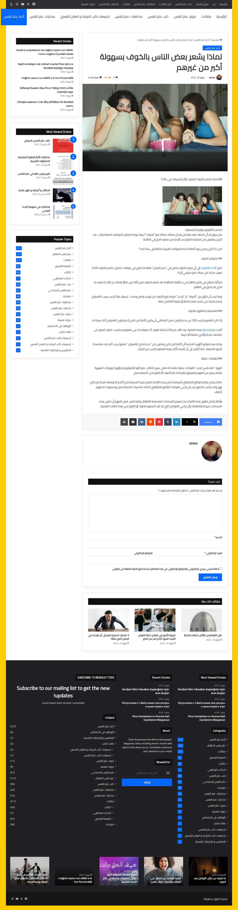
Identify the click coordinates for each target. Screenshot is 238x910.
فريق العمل (202, 4)
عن (214, 4)
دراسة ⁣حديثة (208, 329)
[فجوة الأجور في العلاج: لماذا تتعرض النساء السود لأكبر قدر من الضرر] (155, 620)
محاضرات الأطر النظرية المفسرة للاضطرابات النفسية (34, 159)
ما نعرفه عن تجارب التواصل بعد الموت (210, 880)
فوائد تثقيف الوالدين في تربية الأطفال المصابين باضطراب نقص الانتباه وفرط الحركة (30, 878)
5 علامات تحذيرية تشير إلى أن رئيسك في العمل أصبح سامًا (108, 637)
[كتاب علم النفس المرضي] (63, 146)
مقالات (126, 4)
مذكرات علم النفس (109, 4)
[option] (208, 871)
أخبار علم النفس (14, 16)
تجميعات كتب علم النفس (57, 338)
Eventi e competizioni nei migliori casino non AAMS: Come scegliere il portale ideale (44, 52)
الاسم (218, 537)
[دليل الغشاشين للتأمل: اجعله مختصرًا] (201, 620)
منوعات (67, 296)
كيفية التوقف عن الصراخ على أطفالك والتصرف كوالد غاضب (166, 880)
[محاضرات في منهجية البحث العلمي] (63, 212)
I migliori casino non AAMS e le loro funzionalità (47, 77)
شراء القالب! (165, 4)
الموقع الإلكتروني (143, 553)
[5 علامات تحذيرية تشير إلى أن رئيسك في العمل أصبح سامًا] (108, 620)
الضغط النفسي (63, 266)
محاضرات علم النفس (144, 4)
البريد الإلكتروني (213, 553)
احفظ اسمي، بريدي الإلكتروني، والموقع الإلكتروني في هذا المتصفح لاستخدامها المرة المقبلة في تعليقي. (165, 569)
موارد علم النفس (185, 16)
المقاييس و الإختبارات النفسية (56, 350)
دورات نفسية (88, 4)
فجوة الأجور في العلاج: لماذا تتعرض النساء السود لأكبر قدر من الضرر (157, 637)
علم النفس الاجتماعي (59, 290)
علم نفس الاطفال (61, 254)
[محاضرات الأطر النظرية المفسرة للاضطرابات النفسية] (63, 162)
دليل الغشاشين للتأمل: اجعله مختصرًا (203, 635)
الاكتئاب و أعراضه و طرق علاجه (34, 190)
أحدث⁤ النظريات (208, 268)
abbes (212, 77)
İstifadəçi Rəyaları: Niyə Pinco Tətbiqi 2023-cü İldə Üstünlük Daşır (46, 90)
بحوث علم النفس (62, 314)
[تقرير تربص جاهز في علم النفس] (63, 179)
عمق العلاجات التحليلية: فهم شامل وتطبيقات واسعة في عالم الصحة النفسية (120, 878)
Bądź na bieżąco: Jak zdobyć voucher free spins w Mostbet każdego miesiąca (45, 66)
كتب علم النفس (183, 4)
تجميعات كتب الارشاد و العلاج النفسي (85, 16)
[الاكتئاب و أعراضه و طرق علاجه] (63, 195)
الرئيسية (223, 4)
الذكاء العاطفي (62, 278)
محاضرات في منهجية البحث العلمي (36, 208)
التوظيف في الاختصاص (59, 326)
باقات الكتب (65, 332)
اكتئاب (67, 272)
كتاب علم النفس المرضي (37, 140)
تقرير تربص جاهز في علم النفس (34, 173)
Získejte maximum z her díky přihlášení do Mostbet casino (45, 103)
